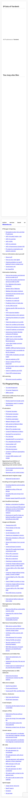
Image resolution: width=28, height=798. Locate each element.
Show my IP (9, 257)
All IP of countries (11, 239)
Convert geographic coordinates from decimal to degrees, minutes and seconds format (15, 735)
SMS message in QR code (13, 764)
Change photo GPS (11, 525)
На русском (9, 793)
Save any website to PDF (12, 359)
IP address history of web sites (14, 303)
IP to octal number (11, 446)
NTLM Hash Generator (12, 699)
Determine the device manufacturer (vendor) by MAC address (14, 677)
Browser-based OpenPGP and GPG (15, 498)
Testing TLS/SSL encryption (13, 640)
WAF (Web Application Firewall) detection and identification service (14, 648)
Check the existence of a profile (14, 322)
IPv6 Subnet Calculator (12, 414)
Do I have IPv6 (10, 269)
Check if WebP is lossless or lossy (15, 581)
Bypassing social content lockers (15, 472)
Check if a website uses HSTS (14, 370)
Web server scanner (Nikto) (13, 626)
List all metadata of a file (12, 533)
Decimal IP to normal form (13, 434)
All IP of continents (11, 244)
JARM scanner (9, 392)
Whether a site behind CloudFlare (15, 504)
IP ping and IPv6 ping (12, 688)
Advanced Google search (13, 478)
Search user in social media (13, 336)
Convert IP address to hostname (15, 329)
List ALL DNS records (11, 305)
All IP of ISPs (9, 241)
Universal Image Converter (13, 546)
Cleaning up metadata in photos (15, 535)
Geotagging (9, 530)
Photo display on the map (13, 528)
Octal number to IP (11, 444)
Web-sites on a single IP (12, 298)
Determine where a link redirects (15, 315)
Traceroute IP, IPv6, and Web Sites (15, 691)
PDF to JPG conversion (12, 553)
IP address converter (11, 416)
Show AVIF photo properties (14, 593)
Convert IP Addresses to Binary (14, 431)
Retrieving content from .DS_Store (15, 727)
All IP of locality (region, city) (14, 236)
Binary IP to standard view (13, 429)
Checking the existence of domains (15, 327)
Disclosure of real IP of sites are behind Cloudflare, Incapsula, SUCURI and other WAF (15, 517)
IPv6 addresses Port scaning (14, 637)
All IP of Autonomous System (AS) (15, 246)
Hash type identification (12, 697)
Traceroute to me (10, 266)
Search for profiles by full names (15, 324)
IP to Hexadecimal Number (13, 441)
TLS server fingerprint (12, 390)
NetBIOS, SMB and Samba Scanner (15, 348)
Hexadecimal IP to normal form (14, 439)
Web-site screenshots (12, 558)
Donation (8, 791)
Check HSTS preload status (13, 373)
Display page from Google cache (15, 401)
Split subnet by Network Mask (14, 424)
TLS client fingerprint (11, 387)
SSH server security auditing (14, 379)
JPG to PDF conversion (12, 556)
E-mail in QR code (11, 766)
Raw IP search (10, 788)
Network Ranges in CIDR (12, 421)
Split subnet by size (11, 426)
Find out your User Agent (13, 259)
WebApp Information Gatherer (14, 291)
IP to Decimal (9, 436)
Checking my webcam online (14, 561)
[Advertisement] (14, 23)
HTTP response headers (12, 312)
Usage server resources (12, 786)
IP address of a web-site (12, 300)
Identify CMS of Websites (13, 288)
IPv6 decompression (11, 449)
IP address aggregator (12, 419)
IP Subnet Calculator (11, 411)
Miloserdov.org (6, 224)
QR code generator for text (13, 748)
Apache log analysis (11, 686)
